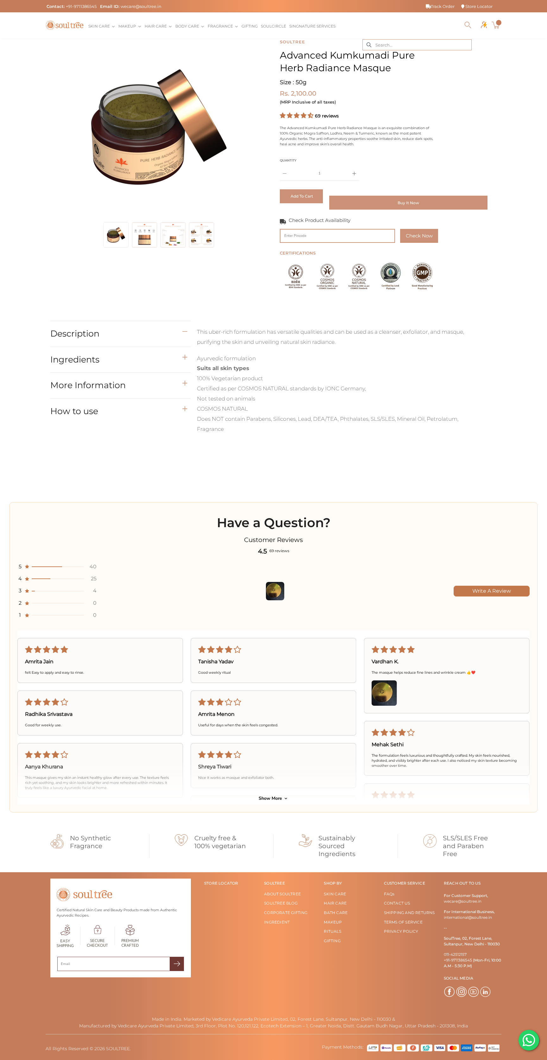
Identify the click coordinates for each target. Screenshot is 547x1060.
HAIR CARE (335, 903)
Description (74, 333)
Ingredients (74, 359)
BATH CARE (336, 912)
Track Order (443, 6)
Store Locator (478, 6)
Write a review (491, 591)
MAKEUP (333, 922)
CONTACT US (397, 903)
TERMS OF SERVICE (403, 922)
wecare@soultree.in (141, 6)
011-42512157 (455, 954)
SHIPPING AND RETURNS (409, 912)
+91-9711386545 (81, 6)
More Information (88, 385)
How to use (74, 411)
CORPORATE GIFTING (285, 912)
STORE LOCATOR (221, 883)
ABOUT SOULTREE (282, 894)
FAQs (389, 894)
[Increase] (354, 169)
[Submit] (177, 964)
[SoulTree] (65, 25)
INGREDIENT (277, 922)
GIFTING (332, 940)
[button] (297, 115)
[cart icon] (496, 25)
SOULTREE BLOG (281, 903)
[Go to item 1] (275, 591)
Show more (270, 798)
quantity (288, 160)
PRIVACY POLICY (401, 931)
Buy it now (408, 202)
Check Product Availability (319, 220)
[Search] (468, 25)
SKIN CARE (335, 894)
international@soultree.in (468, 917)
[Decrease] (284, 169)
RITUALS (332, 931)
